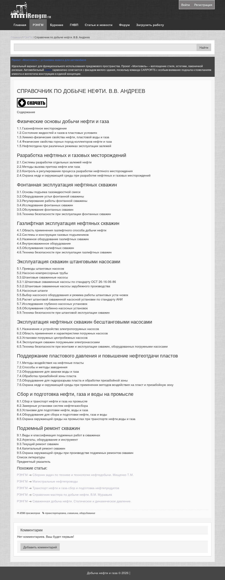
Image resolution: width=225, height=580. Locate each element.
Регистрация (203, 4)
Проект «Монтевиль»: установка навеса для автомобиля (49, 60)
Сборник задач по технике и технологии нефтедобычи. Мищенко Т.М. (83, 474)
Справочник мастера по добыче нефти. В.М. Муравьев (72, 494)
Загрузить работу (150, 24)
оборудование (87, 513)
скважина (72, 513)
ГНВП (74, 24)
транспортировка (55, 513)
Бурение (56, 24)
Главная (20, 24)
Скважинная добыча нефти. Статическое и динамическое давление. (82, 501)
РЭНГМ (38, 24)
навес (48, 70)
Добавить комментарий (40, 547)
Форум (124, 24)
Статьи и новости (98, 24)
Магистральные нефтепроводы (55, 481)
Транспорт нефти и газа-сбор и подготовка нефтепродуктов (76, 488)
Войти (185, 4)
